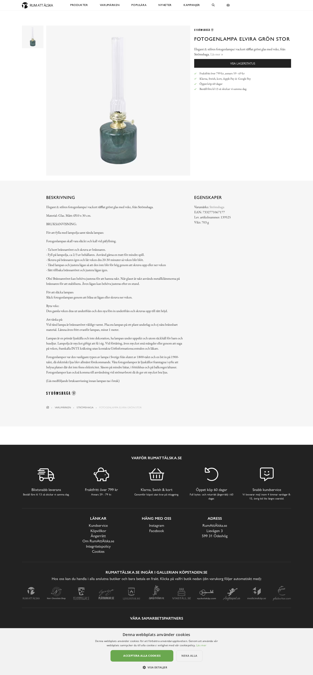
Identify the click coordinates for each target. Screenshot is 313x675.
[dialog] (156, 651)
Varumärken (110, 5)
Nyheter (165, 5)
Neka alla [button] (189, 656)
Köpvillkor (98, 530)
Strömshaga (217, 207)
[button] (156, 667)
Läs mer (201, 645)
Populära (138, 5)
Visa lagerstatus (242, 63)
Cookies (98, 551)
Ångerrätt (98, 536)
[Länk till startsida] (47, 407)
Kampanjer (192, 5)
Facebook (156, 530)
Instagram (156, 525)
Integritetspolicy (98, 546)
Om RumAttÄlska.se (98, 541)
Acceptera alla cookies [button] (142, 656)
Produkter (79, 5)
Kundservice (98, 525)
